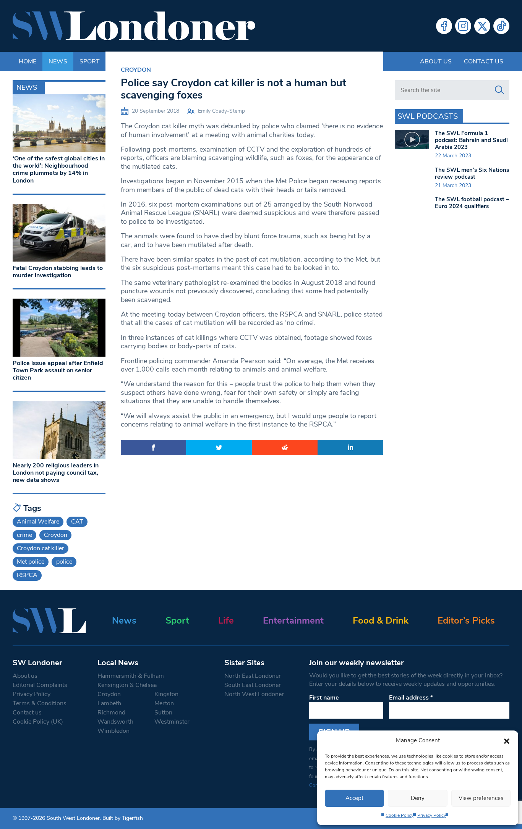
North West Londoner (254, 694)
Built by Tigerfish (122, 818)
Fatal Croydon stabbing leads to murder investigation (58, 272)
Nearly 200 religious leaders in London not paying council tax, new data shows (56, 472)
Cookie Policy (399, 815)
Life (226, 620)
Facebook (444, 26)
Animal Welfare (38, 521)
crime (24, 535)
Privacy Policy (431, 815)
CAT (77, 521)
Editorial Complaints (40, 685)
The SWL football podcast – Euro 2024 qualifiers (472, 203)
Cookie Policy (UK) (38, 721)
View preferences (481, 798)
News (124, 620)
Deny (418, 798)
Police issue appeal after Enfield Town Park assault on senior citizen (58, 370)
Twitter (482, 26)
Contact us (483, 61)
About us (436, 61)
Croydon (136, 70)
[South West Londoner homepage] (134, 25)
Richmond (111, 712)
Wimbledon (113, 731)
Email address (411, 698)
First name (324, 698)
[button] (507, 740)
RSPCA (27, 575)
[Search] (499, 90)
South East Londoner (252, 685)
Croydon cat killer (40, 548)
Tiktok (501, 26)
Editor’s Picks (466, 620)
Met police (30, 562)
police (64, 562)
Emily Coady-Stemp (221, 111)
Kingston (166, 694)
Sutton (163, 712)
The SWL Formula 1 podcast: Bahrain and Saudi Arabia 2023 (471, 140)
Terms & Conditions (39, 703)
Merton (164, 703)
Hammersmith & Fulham (130, 676)
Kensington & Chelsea (127, 685)
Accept (354, 798)
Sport (177, 620)
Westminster (172, 721)
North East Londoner (252, 676)
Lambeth (109, 703)
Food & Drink (381, 620)
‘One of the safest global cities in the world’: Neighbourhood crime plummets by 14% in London (59, 169)
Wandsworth (115, 721)
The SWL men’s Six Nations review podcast (472, 173)
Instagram (463, 26)
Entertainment (293, 620)
